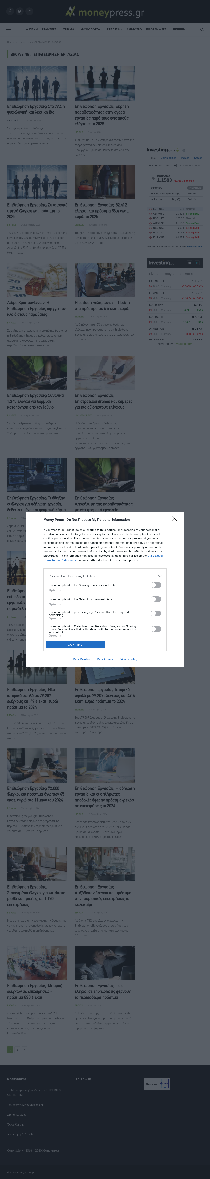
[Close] (176, 520)
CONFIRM (75, 644)
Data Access (105, 659)
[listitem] (105, 576)
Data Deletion (82, 659)
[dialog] (105, 589)
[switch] (156, 585)
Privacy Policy (128, 659)
